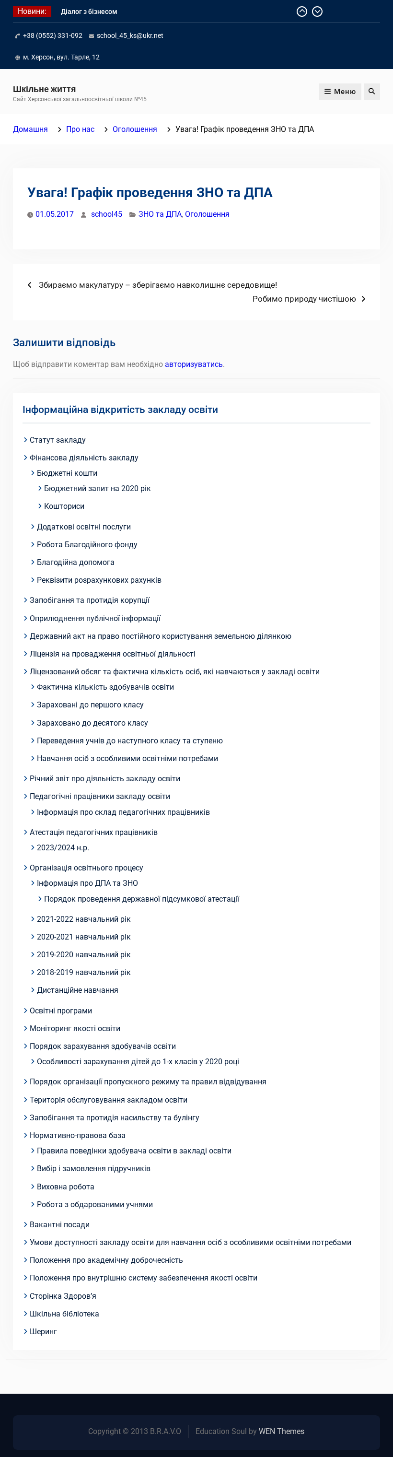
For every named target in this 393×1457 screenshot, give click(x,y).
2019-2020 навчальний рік (84, 954)
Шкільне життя (44, 89)
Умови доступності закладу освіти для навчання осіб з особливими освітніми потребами (190, 1242)
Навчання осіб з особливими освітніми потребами (127, 758)
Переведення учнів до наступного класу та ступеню (130, 740)
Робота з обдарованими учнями (95, 1204)
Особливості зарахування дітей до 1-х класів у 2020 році (138, 1061)
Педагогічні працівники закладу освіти (100, 796)
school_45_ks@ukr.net (130, 35)
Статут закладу (58, 440)
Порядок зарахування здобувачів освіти (103, 1046)
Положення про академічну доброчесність (106, 1260)
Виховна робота (65, 1186)
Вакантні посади (60, 1224)
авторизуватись (194, 364)
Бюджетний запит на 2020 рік (97, 488)
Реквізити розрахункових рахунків (99, 580)
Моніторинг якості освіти (75, 1028)
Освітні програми (61, 1010)
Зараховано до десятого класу (92, 723)
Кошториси (64, 506)
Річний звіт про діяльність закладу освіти (105, 778)
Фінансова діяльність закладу (84, 457)
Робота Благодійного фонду (87, 544)
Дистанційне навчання (77, 990)
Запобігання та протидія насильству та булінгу (114, 1117)
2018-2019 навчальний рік (84, 972)
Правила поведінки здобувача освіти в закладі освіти (134, 1150)
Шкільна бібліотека (64, 1313)
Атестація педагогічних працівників (94, 832)
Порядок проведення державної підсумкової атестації (141, 899)
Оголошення (207, 214)
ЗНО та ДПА (160, 214)
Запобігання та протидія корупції (90, 600)
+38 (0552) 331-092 (52, 35)
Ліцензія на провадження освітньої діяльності (113, 653)
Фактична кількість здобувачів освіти (105, 687)
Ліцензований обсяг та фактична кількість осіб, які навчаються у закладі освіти (175, 671)
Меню (345, 91)
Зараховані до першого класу (90, 704)
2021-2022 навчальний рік (84, 919)
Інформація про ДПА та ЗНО (87, 883)
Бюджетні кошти (67, 473)
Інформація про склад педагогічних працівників (123, 812)
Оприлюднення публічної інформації (95, 618)
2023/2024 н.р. (63, 847)
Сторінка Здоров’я (63, 1296)
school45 (106, 214)
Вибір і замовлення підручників (93, 1168)
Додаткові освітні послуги (84, 526)
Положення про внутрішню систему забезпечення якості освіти (143, 1277)
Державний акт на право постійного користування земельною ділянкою (160, 636)
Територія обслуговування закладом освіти (108, 1099)
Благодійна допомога (76, 562)
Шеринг (43, 1331)
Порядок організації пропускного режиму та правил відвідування (148, 1081)
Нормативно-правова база (78, 1135)
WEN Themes (281, 1431)
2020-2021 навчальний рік (84, 936)
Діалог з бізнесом (89, 11)
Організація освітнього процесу (86, 867)
